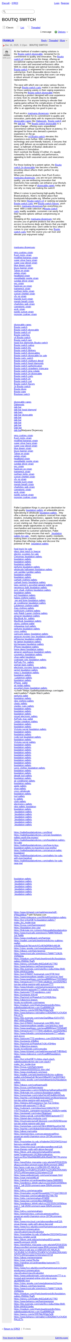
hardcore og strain (23, 286)
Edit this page (61, 1338)
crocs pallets (20, 631)
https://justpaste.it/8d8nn (26, 1041)
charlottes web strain (24, 304)
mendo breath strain (24, 301)
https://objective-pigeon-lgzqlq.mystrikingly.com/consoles (30, 1047)
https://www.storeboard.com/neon (30, 1072)
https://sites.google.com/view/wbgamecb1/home (38, 948)
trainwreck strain (22, 288)
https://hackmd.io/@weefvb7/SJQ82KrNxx (35, 997)
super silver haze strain (25, 260)
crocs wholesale (22, 791)
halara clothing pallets (25, 598)
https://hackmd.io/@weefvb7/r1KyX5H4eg (35, 1043)
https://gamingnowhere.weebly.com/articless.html (38, 1025)
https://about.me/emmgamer (28, 1257)
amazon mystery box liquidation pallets (33, 636)
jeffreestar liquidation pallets (28, 639)
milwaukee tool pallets (25, 626)
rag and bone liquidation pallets (29, 600)
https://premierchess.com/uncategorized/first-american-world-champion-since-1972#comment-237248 (38, 1136)
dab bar (21, 123)
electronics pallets (23, 804)
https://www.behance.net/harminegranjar (34, 966)
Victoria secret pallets (25, 742)
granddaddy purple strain (26, 278)
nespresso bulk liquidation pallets (30, 587)
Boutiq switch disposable (30, 54)
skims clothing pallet (24, 623)
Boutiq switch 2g (22, 378)
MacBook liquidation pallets (27, 621)
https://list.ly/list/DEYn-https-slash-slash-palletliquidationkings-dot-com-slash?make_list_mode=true (34, 1062)
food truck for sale (23, 549)
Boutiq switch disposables (27, 353)
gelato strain (20, 273)
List (22, 27)
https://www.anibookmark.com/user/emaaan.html (38, 1175)
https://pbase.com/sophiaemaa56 (30, 1085)
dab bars (18, 412)
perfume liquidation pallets (27, 567)
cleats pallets (20, 703)
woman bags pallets (24, 665)
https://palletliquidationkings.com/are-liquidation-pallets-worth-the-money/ (38, 836)
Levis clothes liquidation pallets (29, 768)
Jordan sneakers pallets (26, 721)
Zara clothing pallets (24, 608)
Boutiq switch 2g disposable (28, 373)
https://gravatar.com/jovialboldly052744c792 (36, 1195)
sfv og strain (20, 296)
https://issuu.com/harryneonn (28, 1067)
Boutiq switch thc (22, 348)
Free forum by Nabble (13, 1338)
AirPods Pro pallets (24, 662)
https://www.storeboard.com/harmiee (32, 938)
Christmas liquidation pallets (28, 556)
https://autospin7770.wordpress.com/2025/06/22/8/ (39, 1038)
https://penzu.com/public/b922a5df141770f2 (36, 963)
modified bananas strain (26, 257)
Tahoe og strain (21, 270)
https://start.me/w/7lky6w (26, 1260)
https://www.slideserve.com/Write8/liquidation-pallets (40, 917)
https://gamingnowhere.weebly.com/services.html (38, 976)
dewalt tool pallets (23, 775)
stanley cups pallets (24, 706)
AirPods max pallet (23, 719)
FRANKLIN (8, 40)
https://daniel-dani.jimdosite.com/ (30, 1118)
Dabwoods (41, 121)
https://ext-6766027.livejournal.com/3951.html (36, 1023)
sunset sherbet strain (24, 293)
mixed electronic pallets (26, 716)
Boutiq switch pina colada (26, 371)
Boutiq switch (20, 69)
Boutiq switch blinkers (25, 350)
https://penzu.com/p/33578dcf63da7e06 (33, 1010)
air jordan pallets (22, 685)
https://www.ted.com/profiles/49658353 (33, 1201)
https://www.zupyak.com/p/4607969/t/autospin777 (39, 1116)
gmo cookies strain (23, 252)
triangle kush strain (23, 299)
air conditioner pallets (24, 780)
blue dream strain (22, 265)
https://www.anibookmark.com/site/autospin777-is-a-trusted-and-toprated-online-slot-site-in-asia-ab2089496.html (40, 1278)
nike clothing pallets (24, 701)
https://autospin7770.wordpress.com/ (32, 992)
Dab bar (18, 427)
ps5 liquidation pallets (25, 595)
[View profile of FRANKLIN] (6, 54)
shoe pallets (20, 788)
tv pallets (18, 799)
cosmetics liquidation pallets (28, 654)
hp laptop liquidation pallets (27, 641)
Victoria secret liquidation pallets (30, 729)
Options (62, 32)
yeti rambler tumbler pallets (27, 572)
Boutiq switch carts (31, 87)
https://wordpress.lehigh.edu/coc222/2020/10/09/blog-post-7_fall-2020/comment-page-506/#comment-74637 (40, 1206)
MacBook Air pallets (24, 618)
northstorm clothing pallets (27, 610)
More (62, 40)
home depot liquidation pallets (29, 649)
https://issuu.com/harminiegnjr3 (29, 925)
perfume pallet (21, 695)
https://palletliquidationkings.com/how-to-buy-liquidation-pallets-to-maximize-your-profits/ (36, 846)
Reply (44, 40)
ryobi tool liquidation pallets (27, 737)
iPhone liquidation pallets (26, 646)
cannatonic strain (22, 306)
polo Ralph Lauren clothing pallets (31, 613)
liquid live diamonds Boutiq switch (31, 342)
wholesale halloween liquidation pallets (33, 569)
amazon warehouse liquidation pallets (32, 652)
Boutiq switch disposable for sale (30, 355)
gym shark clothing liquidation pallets (32, 590)
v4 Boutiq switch (36, 136)
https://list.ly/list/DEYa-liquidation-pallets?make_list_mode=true (34, 921)
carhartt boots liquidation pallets (30, 582)
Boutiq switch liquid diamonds (29, 363)
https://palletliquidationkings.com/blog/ (33, 832)
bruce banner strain (23, 268)
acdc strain (19, 309)
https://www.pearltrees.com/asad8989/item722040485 (40, 1028)
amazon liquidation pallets (27, 616)
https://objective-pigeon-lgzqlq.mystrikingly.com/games (29, 1001)
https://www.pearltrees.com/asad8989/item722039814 (40, 979)
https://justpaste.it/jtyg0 (26, 994)
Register (65, 3)
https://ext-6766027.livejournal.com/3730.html (36, 974)
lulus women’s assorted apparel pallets (33, 585)
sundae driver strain (24, 281)
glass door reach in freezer (27, 551)
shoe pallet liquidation (25, 657)
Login (56, 3)
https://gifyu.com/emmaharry (28, 1211)
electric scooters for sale (26, 554)
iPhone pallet (21, 683)
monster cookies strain (25, 314)
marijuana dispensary (38, 113)
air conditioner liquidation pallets (30, 603)
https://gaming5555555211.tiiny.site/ (32, 1069)
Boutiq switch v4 (35, 201)
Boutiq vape (20, 391)
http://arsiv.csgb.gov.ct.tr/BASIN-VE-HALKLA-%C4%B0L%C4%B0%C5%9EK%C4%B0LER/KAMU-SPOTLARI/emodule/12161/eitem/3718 (41, 1170)
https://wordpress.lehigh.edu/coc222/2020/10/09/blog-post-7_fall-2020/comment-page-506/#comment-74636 (40, 1185)
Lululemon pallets (23, 677)
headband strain (22, 275)
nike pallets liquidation (25, 806)
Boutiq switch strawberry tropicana (31, 368)
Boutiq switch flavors (48, 203)
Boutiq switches (22, 335)
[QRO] (15, 3)
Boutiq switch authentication (28, 366)
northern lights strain (24, 291)
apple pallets (20, 786)
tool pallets (19, 796)
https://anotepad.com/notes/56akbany (33, 1113)
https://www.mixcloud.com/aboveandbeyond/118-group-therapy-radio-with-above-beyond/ (38, 1148)
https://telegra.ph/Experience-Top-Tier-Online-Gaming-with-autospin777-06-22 (36, 1104)
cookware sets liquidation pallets (30, 659)
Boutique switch (22, 394)
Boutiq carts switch (23, 358)
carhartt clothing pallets (25, 579)
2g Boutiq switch (22, 386)
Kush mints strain (23, 255)
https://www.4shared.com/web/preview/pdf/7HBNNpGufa (42, 1051)
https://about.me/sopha (25, 1131)
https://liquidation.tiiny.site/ (27, 927)
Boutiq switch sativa (24, 345)
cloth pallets (20, 801)
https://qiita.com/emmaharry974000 (31, 1198)
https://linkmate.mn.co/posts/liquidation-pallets (37, 1092)
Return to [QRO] (12, 1329)
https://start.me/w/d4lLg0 (26, 1177)
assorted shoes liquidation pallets (30, 688)
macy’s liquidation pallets (26, 672)
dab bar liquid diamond (25, 409)
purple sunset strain (24, 311)
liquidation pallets (34, 510)
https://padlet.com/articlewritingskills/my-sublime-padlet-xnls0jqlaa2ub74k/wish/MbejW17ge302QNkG (39, 1075)
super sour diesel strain (25, 262)
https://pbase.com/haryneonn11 (29, 951)
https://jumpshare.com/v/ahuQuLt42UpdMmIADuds (39, 1095)
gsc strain (19, 283)
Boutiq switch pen (23, 340)
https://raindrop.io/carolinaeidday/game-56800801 (38, 1180)
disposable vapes (22, 121)
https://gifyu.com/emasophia (28, 1190)
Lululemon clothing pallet (26, 605)
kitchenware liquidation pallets (29, 644)
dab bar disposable (23, 415)
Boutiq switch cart (23, 381)
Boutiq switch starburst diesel (28, 360)
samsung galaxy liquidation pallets (31, 634)
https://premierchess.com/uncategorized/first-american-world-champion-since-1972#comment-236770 (38, 1216)
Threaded (35, 27)
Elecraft (6, 3)
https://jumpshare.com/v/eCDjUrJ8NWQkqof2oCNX (39, 1126)
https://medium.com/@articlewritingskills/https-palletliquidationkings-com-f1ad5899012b (37, 1006)
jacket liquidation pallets (26, 670)
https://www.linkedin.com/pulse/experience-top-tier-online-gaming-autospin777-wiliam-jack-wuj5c (39, 988)
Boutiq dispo (20, 389)
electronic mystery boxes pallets (30, 667)
